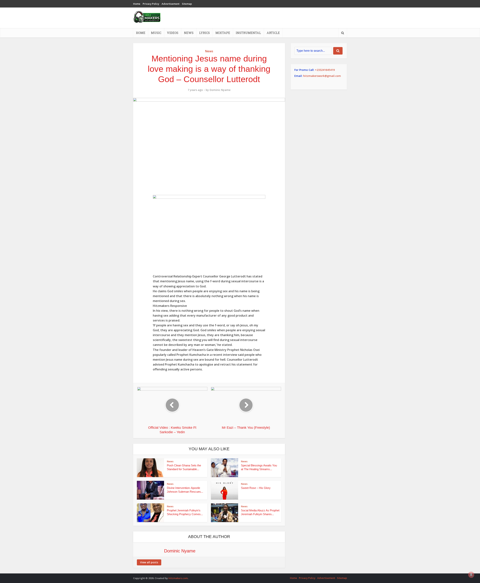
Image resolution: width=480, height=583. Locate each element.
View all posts (149, 562)
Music (156, 33)
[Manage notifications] (471, 575)
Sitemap (187, 3)
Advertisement (170, 3)
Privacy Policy (151, 3)
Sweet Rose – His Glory (256, 487)
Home (136, 3)
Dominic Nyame (220, 90)
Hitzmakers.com (178, 578)
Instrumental (248, 33)
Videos (172, 33)
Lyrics (204, 33)
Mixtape (222, 33)
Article (273, 33)
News (189, 33)
